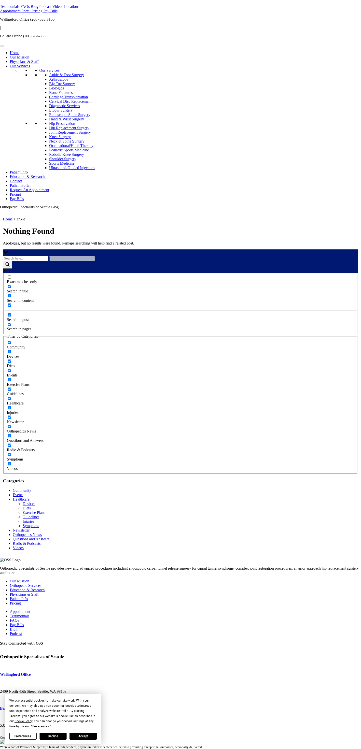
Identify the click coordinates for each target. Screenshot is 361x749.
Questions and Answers (31, 539)
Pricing (37, 11)
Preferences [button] (40, 726)
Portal (26, 11)
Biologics (56, 88)
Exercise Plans (34, 512)
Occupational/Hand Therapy (71, 146)
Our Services (20, 66)
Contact (16, 181)
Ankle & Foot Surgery (66, 75)
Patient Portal (20, 185)
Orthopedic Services (25, 585)
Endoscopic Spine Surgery (69, 115)
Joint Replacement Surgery (70, 132)
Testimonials (9, 6)
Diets (27, 508)
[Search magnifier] (7, 265)
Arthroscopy (59, 79)
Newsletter (21, 530)
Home (14, 53)
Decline (53, 736)
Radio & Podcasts (27, 543)
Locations (71, 6)
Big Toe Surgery (62, 84)
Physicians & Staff (24, 61)
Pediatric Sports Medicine (69, 150)
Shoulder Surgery (62, 159)
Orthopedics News (27, 535)
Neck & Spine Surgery (66, 141)
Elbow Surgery (61, 110)
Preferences (22, 736)
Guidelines (31, 517)
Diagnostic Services (64, 106)
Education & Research (27, 176)
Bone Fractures (61, 92)
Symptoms (31, 526)
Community (22, 490)
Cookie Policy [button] (23, 721)
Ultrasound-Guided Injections (72, 168)
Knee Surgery (60, 137)
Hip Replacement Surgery (69, 128)
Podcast (45, 6)
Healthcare (21, 499)
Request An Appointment (29, 190)
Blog (34, 6)
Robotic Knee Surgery (66, 154)
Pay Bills (50, 11)
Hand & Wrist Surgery (66, 119)
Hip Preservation (62, 123)
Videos (57, 6)
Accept (83, 736)
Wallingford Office (15, 674)
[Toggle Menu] (2, 45)
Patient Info (19, 172)
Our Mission (19, 57)
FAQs (25, 6)
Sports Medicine (61, 163)
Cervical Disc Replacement (70, 101)
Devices (29, 504)
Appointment (10, 11)
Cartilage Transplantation (68, 97)
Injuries (28, 521)
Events (18, 495)
